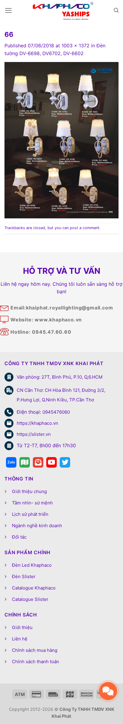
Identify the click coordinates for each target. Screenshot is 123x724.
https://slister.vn (34, 434)
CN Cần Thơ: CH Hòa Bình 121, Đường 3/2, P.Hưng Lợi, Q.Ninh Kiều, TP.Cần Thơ (61, 395)
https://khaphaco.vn (37, 423)
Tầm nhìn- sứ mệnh (32, 503)
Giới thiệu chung (29, 491)
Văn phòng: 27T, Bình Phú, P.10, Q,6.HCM (59, 377)
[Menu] (8, 10)
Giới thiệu (22, 627)
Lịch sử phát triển (30, 514)
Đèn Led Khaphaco (32, 565)
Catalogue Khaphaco (34, 588)
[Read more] (11, 462)
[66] (61, 140)
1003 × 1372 (75, 46)
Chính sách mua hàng (34, 650)
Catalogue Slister (30, 599)
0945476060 (56, 412)
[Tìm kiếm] (116, 10)
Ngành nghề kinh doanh (37, 525)
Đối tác (19, 537)
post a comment (84, 228)
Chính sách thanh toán (35, 661)
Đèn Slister (24, 576)
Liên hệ (19, 639)
